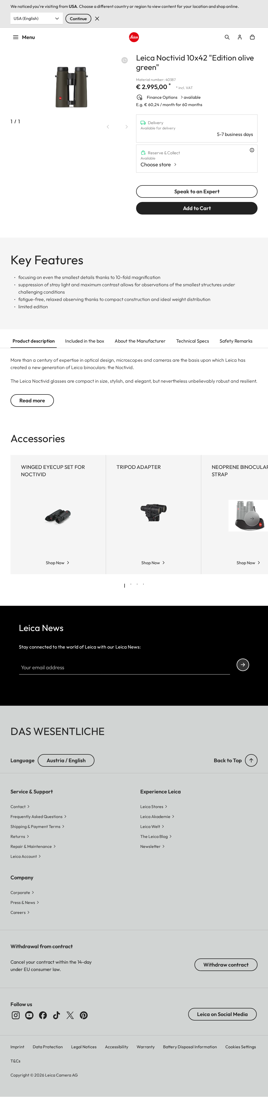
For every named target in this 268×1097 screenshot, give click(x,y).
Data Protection (48, 1046)
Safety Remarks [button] (236, 341)
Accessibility (116, 1046)
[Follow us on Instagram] (15, 1015)
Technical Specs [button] (192, 341)
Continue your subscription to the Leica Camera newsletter (243, 665)
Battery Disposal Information (190, 1046)
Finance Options (162, 97)
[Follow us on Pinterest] (84, 1015)
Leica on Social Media (222, 1014)
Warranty (146, 1046)
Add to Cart (197, 208)
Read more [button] (32, 400)
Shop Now (55, 562)
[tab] (124, 586)
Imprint (17, 1046)
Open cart (252, 37)
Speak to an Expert (197, 191)
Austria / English (66, 760)
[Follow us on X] (70, 1015)
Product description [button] (34, 341)
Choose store (156, 164)
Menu (28, 37)
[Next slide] (126, 127)
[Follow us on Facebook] (43, 1015)
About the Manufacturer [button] (140, 341)
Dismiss (97, 18)
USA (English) (26, 18)
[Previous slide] (108, 127)
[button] (251, 760)
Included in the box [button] (84, 341)
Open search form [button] (227, 37)
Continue (78, 18)
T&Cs (15, 1060)
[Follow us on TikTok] (56, 1015)
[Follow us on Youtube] (29, 1015)
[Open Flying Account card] (239, 37)
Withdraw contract (226, 964)
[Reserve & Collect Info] (252, 150)
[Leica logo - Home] (134, 37)
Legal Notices (84, 1046)
